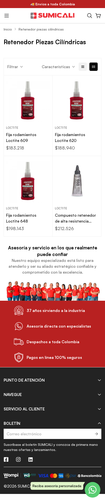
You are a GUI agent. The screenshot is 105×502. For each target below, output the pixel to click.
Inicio (8, 29)
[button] (90, 16)
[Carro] (98, 16)
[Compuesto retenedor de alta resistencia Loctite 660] (77, 181)
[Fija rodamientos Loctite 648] (28, 181)
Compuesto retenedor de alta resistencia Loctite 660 (75, 218)
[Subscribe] (96, 434)
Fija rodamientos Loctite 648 (21, 218)
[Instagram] (18, 459)
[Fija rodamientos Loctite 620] (77, 100)
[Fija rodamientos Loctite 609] (28, 100)
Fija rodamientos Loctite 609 (21, 137)
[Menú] (7, 16)
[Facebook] (6, 459)
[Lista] (83, 67)
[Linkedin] (30, 459)
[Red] (93, 67)
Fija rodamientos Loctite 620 (70, 137)
